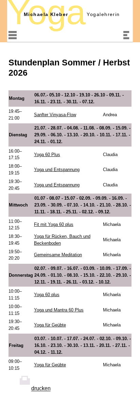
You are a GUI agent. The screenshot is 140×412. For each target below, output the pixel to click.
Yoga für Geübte (50, 324)
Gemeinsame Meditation (58, 254)
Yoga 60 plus (46, 294)
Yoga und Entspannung (57, 169)
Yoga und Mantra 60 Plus (59, 309)
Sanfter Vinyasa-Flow (55, 114)
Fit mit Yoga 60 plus (53, 224)
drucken (41, 388)
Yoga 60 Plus (47, 154)
